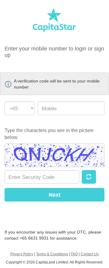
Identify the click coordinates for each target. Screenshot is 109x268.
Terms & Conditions (52, 254)
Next (55, 195)
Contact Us (90, 254)
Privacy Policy (21, 254)
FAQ (74, 254)
